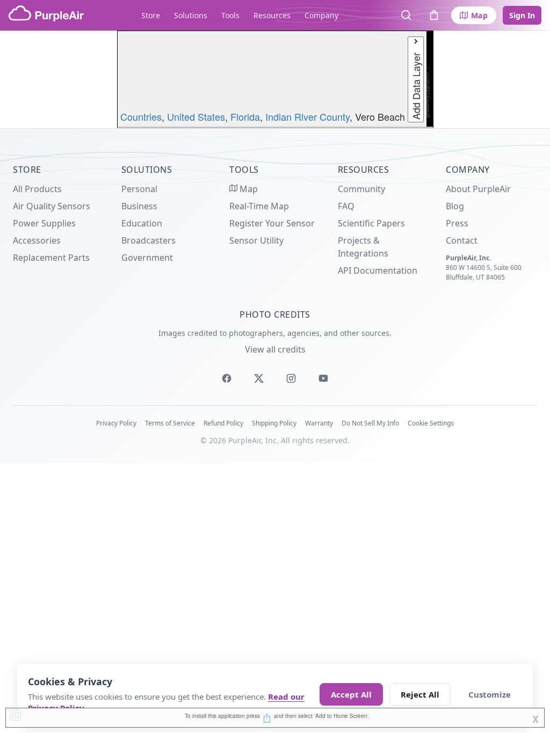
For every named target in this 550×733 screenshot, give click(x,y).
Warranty (319, 423)
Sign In (522, 15)
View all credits (275, 349)
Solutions (190, 15)
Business (139, 206)
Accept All (351, 694)
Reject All (420, 694)
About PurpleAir (478, 189)
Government (147, 257)
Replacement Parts (51, 257)
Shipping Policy (274, 423)
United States (196, 116)
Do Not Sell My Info (370, 423)
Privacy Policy (116, 423)
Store (150, 15)
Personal (139, 189)
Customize (489, 694)
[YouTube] (323, 378)
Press (457, 223)
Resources (272, 15)
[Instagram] (291, 378)
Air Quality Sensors (51, 206)
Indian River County (307, 116)
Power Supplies (44, 223)
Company (321, 15)
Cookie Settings (431, 423)
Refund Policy (223, 423)
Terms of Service (170, 423)
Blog (455, 206)
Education (141, 223)
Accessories (37, 240)
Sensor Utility (256, 240)
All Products (37, 189)
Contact (461, 240)
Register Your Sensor (272, 223)
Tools (230, 15)
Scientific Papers (371, 223)
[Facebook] (226, 378)
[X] (259, 378)
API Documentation (377, 270)
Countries (141, 116)
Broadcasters (148, 240)
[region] (275, 79)
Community (361, 189)
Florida (245, 116)
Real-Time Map (259, 206)
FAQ (346, 206)
